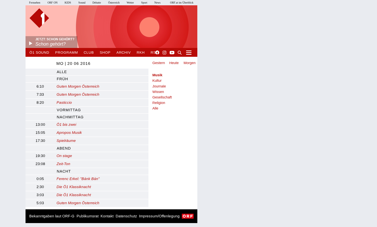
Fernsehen (34, 2)
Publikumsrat (88, 216)
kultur (157, 81)
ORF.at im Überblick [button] (181, 2)
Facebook (157, 52)
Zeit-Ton (63, 164)
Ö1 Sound (39, 52)
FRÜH (62, 79)
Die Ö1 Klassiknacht (74, 187)
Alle (155, 108)
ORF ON (53, 2)
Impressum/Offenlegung (159, 216)
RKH (141, 52)
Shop (105, 52)
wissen (158, 92)
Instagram (164, 53)
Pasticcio (64, 102)
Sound (81, 2)
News (157, 2)
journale (159, 86)
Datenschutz (126, 216)
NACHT (64, 171)
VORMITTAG (69, 110)
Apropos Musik (69, 133)
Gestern (158, 63)
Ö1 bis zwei (66, 124)
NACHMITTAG (70, 117)
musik (157, 75)
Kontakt (107, 216)
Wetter (130, 2)
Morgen (190, 63)
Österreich (114, 2)
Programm (66, 52)
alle (62, 72)
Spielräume (66, 141)
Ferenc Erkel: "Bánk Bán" (78, 179)
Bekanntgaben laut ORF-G (51, 216)
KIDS (68, 2)
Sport (144, 2)
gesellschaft (162, 97)
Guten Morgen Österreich (78, 86)
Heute (174, 63)
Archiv (123, 52)
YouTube (172, 53)
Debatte (96, 2)
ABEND (64, 148)
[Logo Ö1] (39, 18)
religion (158, 103)
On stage (64, 156)
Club (89, 52)
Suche (180, 53)
